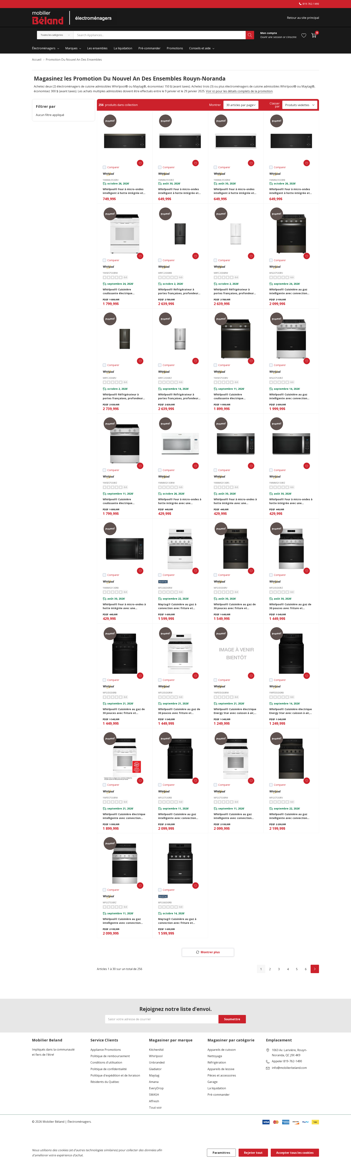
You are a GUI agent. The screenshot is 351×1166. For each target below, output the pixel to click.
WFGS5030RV (220, 587)
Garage (212, 1082)
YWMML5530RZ (166, 180)
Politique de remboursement (110, 1056)
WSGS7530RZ (276, 378)
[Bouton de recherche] (250, 35)
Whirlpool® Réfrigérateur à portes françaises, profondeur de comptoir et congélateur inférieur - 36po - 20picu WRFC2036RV (123, 396)
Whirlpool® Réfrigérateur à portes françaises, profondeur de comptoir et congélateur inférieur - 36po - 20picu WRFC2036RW (234, 291)
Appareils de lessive (220, 1069)
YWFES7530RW (110, 797)
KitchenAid (156, 1049)
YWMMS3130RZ (277, 482)
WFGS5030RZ (276, 587)
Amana (153, 1082)
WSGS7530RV (276, 273)
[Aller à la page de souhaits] (303, 35)
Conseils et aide (200, 48)
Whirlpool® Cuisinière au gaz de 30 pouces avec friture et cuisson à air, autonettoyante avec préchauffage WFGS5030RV (235, 606)
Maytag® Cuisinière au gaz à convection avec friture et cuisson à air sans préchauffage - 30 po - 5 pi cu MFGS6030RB (179, 921)
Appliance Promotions (105, 1049)
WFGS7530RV (276, 797)
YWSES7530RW (110, 273)
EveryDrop (156, 1088)
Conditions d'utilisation (106, 1062)
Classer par (275, 105)
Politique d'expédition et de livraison (115, 1075)
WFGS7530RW (221, 797)
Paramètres (221, 1153)
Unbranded (157, 1062)
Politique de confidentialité (108, 1069)
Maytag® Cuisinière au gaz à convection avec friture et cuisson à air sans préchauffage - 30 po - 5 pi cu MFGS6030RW (179, 606)
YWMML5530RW (222, 180)
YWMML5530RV (110, 180)
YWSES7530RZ (110, 482)
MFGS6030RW (165, 587)
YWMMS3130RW (166, 482)
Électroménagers (43, 48)
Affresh (154, 1101)
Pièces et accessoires (221, 1075)
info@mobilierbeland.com (289, 1068)
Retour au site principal (303, 18)
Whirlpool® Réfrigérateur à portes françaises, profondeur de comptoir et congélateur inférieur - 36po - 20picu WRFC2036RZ (178, 396)
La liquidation (216, 1088)
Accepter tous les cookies (295, 1153)
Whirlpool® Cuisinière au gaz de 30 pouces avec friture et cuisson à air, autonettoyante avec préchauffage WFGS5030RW (179, 711)
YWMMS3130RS (221, 482)
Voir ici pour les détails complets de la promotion (239, 91)
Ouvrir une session (271, 37)
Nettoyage (214, 1056)
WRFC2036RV (109, 378)
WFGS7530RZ (109, 902)
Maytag (154, 1075)
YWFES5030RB (276, 692)
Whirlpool (156, 1056)
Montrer (215, 104)
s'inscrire (291, 37)
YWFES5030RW (221, 692)
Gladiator (155, 1069)
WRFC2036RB (165, 273)
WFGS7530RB (165, 797)
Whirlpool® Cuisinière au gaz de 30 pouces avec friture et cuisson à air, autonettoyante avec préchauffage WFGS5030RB (124, 711)
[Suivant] (315, 969)
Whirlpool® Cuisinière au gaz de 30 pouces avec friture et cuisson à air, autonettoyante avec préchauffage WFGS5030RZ (290, 606)
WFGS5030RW (165, 692)
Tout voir (155, 1107)
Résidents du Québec (104, 1082)
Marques (71, 48)
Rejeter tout (253, 1153)
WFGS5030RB (109, 692)
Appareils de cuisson (221, 1049)
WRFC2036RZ (165, 378)
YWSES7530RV (221, 378)
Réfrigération (216, 1062)
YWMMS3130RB (111, 587)
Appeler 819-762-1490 (287, 1061)
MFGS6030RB (165, 902)
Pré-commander (218, 1094)
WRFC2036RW (221, 273)
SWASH (154, 1094)
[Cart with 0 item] (313, 35)
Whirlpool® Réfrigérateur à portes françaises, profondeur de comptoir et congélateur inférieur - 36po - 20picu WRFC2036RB (178, 291)
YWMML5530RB (277, 180)
